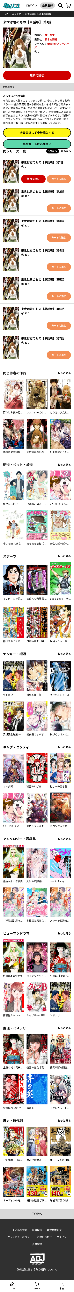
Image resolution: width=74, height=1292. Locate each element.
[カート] (68, 5)
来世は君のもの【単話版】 (38, 13)
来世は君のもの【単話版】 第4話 (42, 250)
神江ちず (50, 35)
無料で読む (37, 75)
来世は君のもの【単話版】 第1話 (42, 162)
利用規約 (37, 1230)
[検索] (60, 5)
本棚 (62, 1288)
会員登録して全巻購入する (37, 132)
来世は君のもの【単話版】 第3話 (42, 221)
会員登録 (47, 5)
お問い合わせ (44, 1237)
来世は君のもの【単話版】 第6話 (42, 309)
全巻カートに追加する (37, 144)
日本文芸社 (51, 39)
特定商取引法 (54, 1230)
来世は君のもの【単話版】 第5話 (42, 279)
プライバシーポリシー (19, 1237)
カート (37, 1288)
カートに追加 (58, 178)
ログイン (31, 5)
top (5, 13)
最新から (66, 151)
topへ (37, 1214)
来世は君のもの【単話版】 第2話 (42, 191)
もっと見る (64, 373)
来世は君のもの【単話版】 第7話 (42, 338)
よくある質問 (19, 1230)
